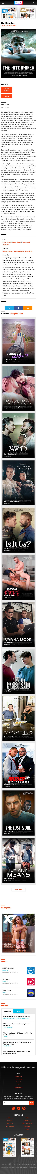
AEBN (7, 96)
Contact (18, 1082)
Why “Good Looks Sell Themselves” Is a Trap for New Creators (18, 1034)
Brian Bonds (6, 242)
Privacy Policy (18, 1087)
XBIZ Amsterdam (8, 968)
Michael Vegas (7, 251)
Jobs (18, 1011)
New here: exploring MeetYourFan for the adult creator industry (16, 1052)
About (18, 1085)
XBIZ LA (27, 1118)
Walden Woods (19, 251)
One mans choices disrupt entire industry (16, 1016)
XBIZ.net (4, 1005)
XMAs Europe (6, 990)
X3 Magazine (6, 908)
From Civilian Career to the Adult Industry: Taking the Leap (17, 1043)
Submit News (18, 1076)
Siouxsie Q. (28, 251)
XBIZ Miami (27, 1121)
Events (3, 961)
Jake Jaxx (5, 245)
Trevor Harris (16, 242)
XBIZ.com (10, 1118)
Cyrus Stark (26, 242)
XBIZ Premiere (10, 1126)
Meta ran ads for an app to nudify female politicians (16, 1025)
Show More (18, 889)
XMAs (27, 1129)
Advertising (18, 1079)
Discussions (7, 1011)
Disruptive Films (8, 25)
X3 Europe (5, 979)
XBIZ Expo (27, 1126)
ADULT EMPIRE (6, 90)
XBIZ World (10, 1124)
